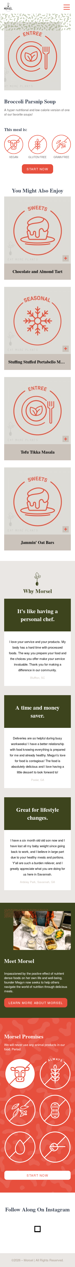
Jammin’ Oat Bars (37, 542)
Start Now (37, 169)
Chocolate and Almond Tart (37, 271)
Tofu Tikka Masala (38, 452)
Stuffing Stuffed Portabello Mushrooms (37, 362)
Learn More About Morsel (36, 1002)
